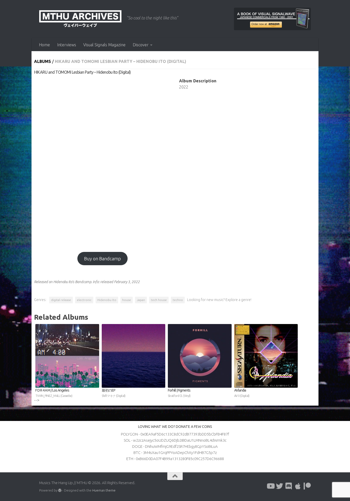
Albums (42, 61)
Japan (141, 300)
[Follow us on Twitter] (279, 486)
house (126, 300)
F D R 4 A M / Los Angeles (53, 392)
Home (44, 44)
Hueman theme (104, 490)
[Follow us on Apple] (298, 486)
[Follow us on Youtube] (270, 486)
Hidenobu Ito (106, 300)
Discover (141, 44)
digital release (61, 300)
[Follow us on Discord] (288, 486)
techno (178, 300)
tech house (159, 300)
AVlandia (241, 392)
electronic (84, 300)
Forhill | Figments (179, 392)
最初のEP (113, 392)
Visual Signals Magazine (104, 44)
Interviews (66, 44)
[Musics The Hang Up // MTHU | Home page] (80, 19)
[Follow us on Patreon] (307, 486)
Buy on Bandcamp (102, 258)
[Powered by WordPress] (59, 490)
